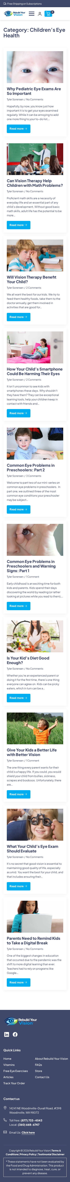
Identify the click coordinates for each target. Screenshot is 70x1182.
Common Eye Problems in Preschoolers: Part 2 (31, 467)
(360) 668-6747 (28, 1124)
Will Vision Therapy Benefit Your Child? (31, 279)
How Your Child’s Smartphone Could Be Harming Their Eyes (35, 371)
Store (38, 1071)
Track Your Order (14, 1083)
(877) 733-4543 (32, 1120)
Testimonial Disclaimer (51, 1154)
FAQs (38, 1065)
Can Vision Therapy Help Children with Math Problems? (35, 183)
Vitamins (9, 1065)
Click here (28, 1132)
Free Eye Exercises (15, 1071)
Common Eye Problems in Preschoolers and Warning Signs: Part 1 (31, 566)
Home (7, 1058)
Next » (35, 1001)
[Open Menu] (31, 13)
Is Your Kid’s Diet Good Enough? (28, 660)
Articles (8, 1077)
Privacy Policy (28, 1154)
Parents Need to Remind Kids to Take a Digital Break (33, 940)
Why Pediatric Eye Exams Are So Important (34, 91)
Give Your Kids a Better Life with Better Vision (32, 752)
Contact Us (42, 1077)
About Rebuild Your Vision (50, 1058)
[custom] (6, 1034)
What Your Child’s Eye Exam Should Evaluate (32, 848)
